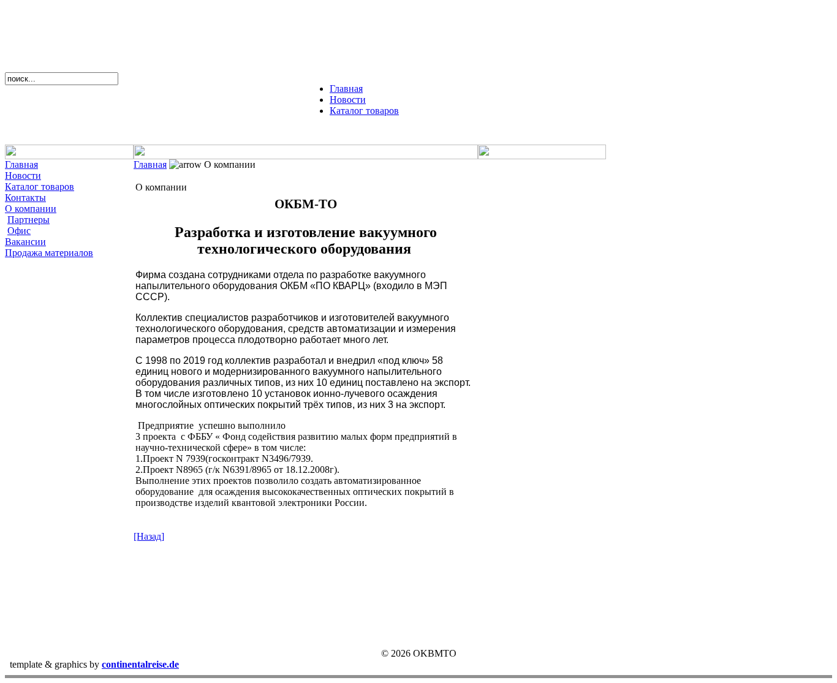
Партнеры (28, 219)
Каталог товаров (364, 110)
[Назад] (149, 536)
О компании (30, 208)
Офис (19, 230)
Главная (346, 88)
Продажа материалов (49, 252)
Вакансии (25, 241)
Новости (348, 99)
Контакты (25, 197)
